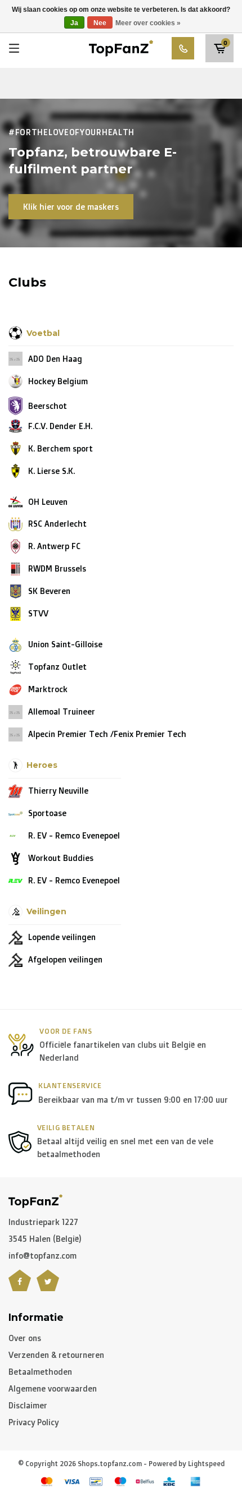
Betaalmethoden (40, 1371)
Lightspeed (206, 1463)
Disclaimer (27, 1405)
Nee (99, 23)
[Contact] (183, 48)
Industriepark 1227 (43, 1222)
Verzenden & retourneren (56, 1355)
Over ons (24, 1338)
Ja (74, 23)
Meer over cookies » (148, 23)
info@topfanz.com (42, 1255)
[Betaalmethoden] (47, 1482)
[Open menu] (14, 48)
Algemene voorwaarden (52, 1388)
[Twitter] (48, 1287)
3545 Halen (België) (45, 1238)
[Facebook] (19, 1287)
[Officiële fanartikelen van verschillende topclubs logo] (121, 47)
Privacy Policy (33, 1422)
